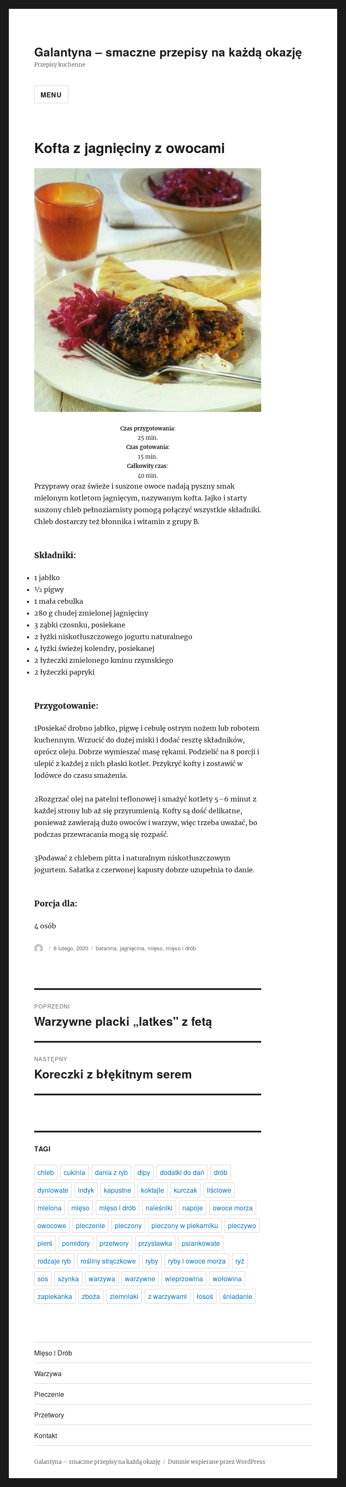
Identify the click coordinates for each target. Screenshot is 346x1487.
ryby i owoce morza (197, 1261)
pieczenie (90, 1225)
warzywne (140, 1278)
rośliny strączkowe (108, 1261)
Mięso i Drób (53, 1353)
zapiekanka (55, 1296)
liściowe (219, 1190)
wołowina (227, 1278)
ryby (152, 1261)
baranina (106, 948)
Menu (51, 94)
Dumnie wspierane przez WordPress (216, 1461)
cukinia (74, 1172)
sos (43, 1278)
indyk (86, 1190)
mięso (155, 948)
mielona (50, 1208)
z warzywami (167, 1296)
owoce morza (233, 1208)
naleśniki (159, 1208)
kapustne (117, 1190)
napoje (192, 1208)
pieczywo (242, 1225)
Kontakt (45, 1435)
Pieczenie (49, 1394)
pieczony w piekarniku (184, 1225)
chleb (46, 1172)
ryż (239, 1261)
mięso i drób (181, 948)
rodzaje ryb (54, 1261)
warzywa (102, 1278)
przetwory (114, 1243)
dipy (144, 1172)
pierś (45, 1243)
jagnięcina (132, 948)
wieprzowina (184, 1278)
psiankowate (201, 1243)
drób (220, 1172)
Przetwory (49, 1415)
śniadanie (237, 1296)
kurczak (185, 1190)
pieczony (128, 1225)
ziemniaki (124, 1296)
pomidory (76, 1243)
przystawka (155, 1243)
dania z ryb (111, 1172)
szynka (68, 1278)
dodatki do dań (182, 1172)
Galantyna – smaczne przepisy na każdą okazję (168, 51)
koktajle (152, 1190)
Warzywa (48, 1373)
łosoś (205, 1296)
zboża (91, 1296)
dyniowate (53, 1190)
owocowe (52, 1225)
